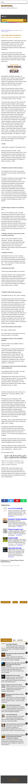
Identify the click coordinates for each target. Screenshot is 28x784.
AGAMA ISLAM (17, 37)
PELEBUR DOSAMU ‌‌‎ (13, 538)
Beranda (15, 602)
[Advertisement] (14, 11)
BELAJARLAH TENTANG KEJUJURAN (17, 519)
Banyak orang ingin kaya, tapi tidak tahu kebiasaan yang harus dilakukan (15, 664)
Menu (4, 16)
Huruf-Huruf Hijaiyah (11, 644)
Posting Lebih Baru (6, 602)
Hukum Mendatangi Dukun (13, 705)
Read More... (11, 516)
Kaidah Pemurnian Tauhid (13, 675)
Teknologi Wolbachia (11, 714)
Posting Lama (23, 602)
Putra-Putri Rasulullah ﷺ (15, 508)
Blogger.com (16, 780)
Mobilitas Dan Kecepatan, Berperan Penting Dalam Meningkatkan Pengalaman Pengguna (15, 736)
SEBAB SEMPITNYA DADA (15, 548)
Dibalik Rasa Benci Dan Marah (14, 684)
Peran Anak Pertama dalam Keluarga (15, 724)
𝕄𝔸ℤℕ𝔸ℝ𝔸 (17, 779)
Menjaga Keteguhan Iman (15, 529)
